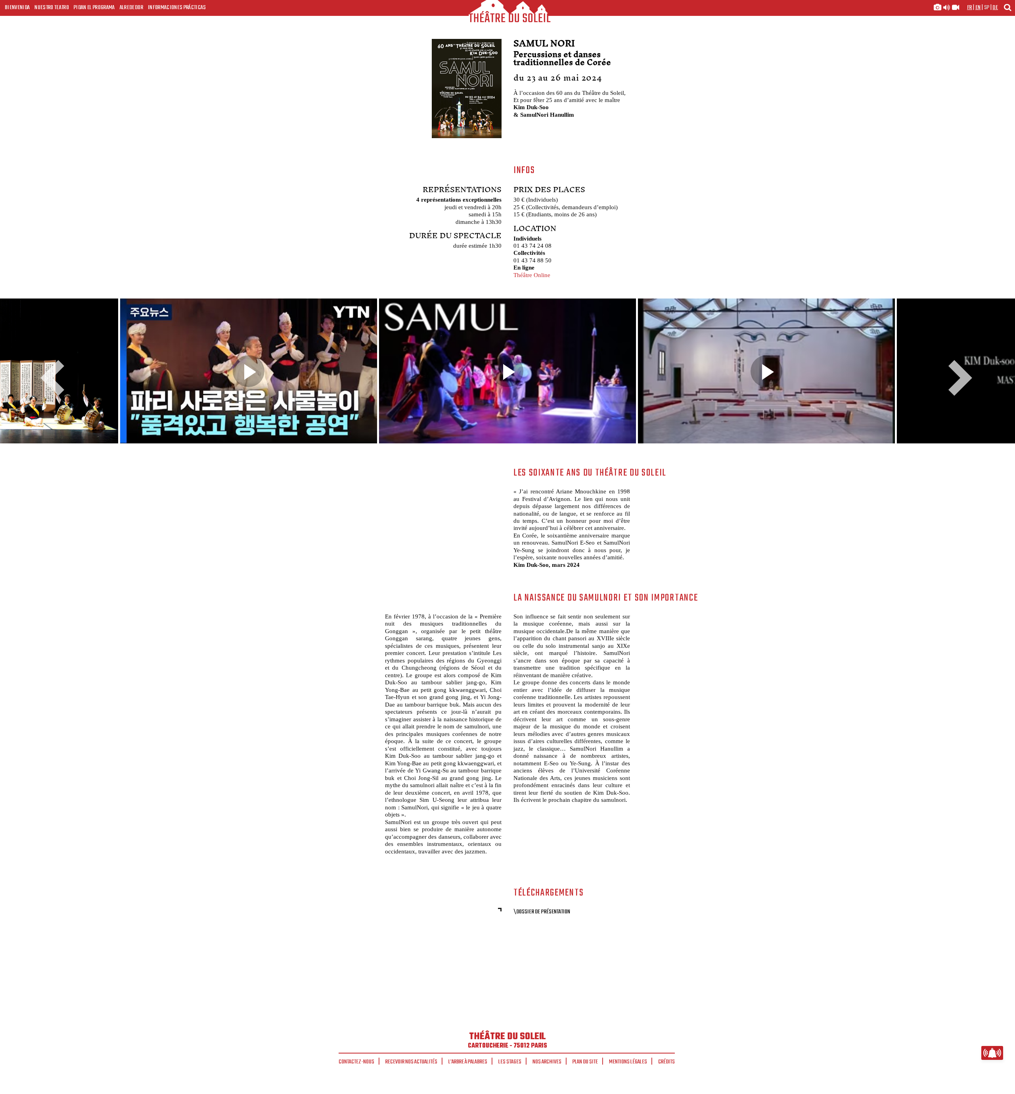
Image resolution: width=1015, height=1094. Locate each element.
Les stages (509, 1062)
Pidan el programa (94, 7)
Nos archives (546, 1062)
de (995, 7)
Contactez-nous (356, 1062)
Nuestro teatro (51, 7)
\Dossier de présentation (541, 912)
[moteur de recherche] (1007, 7)
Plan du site (585, 1062)
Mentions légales (628, 1062)
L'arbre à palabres (467, 1062)
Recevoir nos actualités (411, 1062)
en (978, 7)
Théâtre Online (531, 275)
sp (987, 7)
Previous (55, 378)
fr (969, 7)
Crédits (666, 1062)
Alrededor (131, 7)
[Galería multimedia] (946, 8)
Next (957, 378)
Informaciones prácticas (177, 7)
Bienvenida (17, 7)
